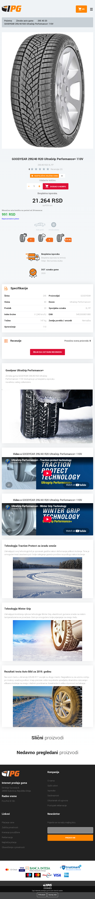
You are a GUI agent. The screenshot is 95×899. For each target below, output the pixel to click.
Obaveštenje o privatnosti (13, 847)
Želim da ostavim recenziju (47, 352)
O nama (51, 780)
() (82, 9)
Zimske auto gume (24, 20)
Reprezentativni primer (10, 219)
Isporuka (51, 790)
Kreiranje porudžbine (11, 832)
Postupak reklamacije (57, 805)
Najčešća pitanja (9, 842)
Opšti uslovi (53, 785)
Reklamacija (7, 837)
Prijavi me (70, 838)
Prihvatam (41, 895)
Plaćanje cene (8, 822)
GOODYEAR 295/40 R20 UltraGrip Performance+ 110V (28, 23)
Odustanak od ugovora (58, 800)
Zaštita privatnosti (10, 827)
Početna (8, 20)
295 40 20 (42, 20)
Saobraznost (53, 795)
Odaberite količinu (47, 180)
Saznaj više (52, 895)
